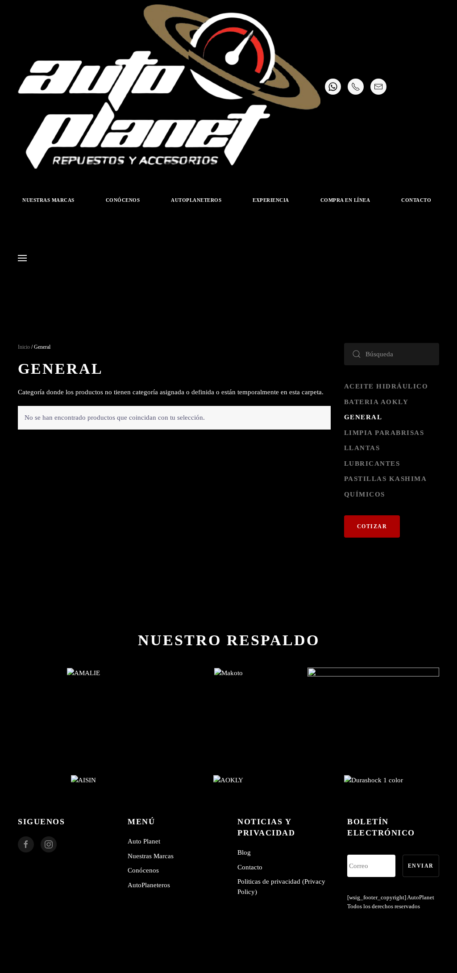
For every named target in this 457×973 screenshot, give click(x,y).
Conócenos (123, 200)
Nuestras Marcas (151, 856)
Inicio (24, 347)
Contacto (416, 200)
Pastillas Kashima (385, 478)
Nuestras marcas (48, 200)
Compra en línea (345, 200)
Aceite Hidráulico (386, 386)
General (363, 417)
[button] (22, 258)
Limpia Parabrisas (384, 432)
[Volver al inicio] (169, 86)
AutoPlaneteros (196, 200)
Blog (244, 852)
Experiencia (271, 200)
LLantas (362, 447)
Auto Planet (144, 841)
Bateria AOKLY (376, 401)
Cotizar (372, 526)
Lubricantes (372, 463)
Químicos (364, 494)
